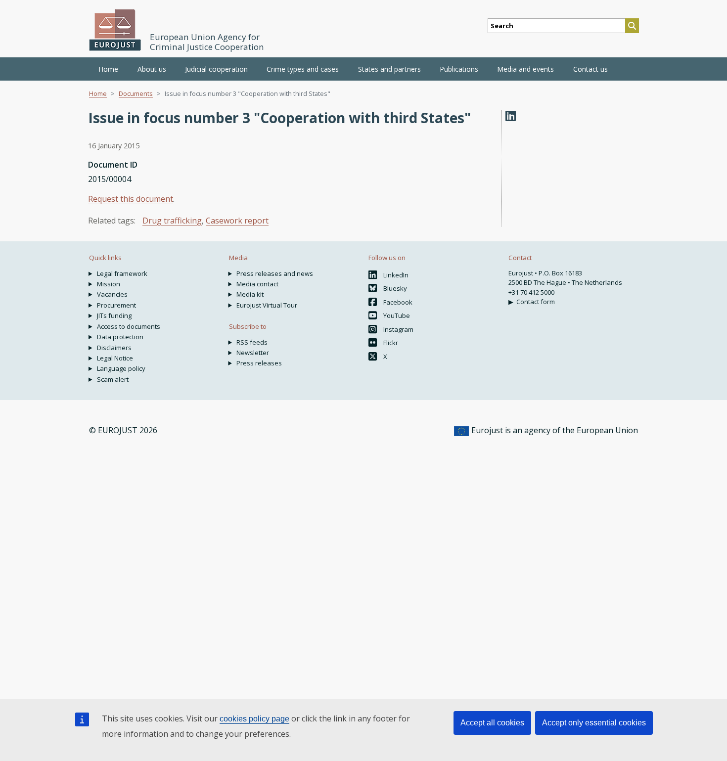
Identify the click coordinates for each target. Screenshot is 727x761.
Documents (136, 93)
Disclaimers (114, 347)
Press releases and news (274, 273)
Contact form (535, 301)
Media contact (257, 283)
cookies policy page (254, 719)
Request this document (130, 198)
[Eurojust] (115, 30)
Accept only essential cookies (594, 722)
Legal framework (122, 273)
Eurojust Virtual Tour (266, 305)
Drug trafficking (172, 220)
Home (108, 69)
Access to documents (128, 326)
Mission (108, 283)
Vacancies (112, 294)
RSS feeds (252, 342)
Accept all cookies (492, 722)
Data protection (120, 336)
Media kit (250, 294)
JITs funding (114, 315)
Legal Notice (115, 358)
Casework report (237, 220)
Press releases (259, 362)
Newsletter (252, 352)
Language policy (121, 368)
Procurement (116, 305)
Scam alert (113, 379)
